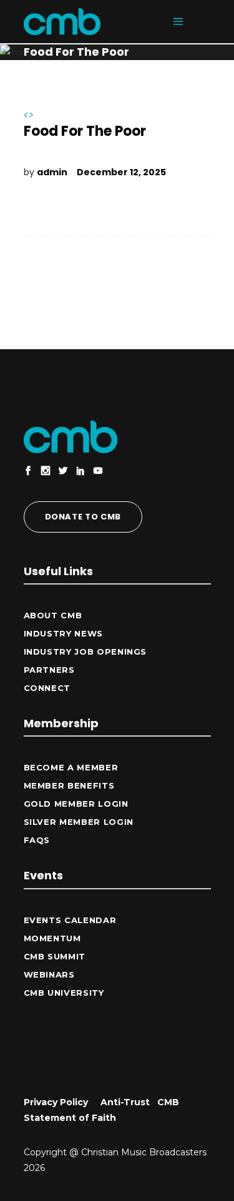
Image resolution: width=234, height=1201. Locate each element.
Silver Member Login (79, 822)
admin (52, 172)
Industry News (63, 633)
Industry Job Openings (85, 651)
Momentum (52, 938)
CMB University (64, 993)
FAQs (37, 840)
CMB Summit (55, 956)
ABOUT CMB (53, 615)
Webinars (49, 974)
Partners (49, 670)
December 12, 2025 (121, 172)
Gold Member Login (76, 804)
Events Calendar (70, 920)
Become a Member (71, 767)
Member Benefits (69, 785)
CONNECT (47, 688)
